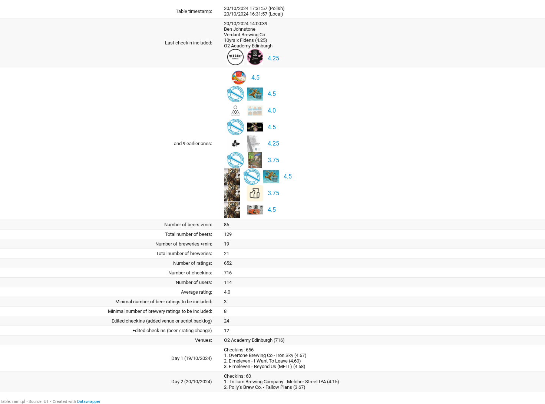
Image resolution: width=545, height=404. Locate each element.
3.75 (273, 160)
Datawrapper (88, 401)
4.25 (273, 58)
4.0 (272, 110)
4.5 (255, 77)
